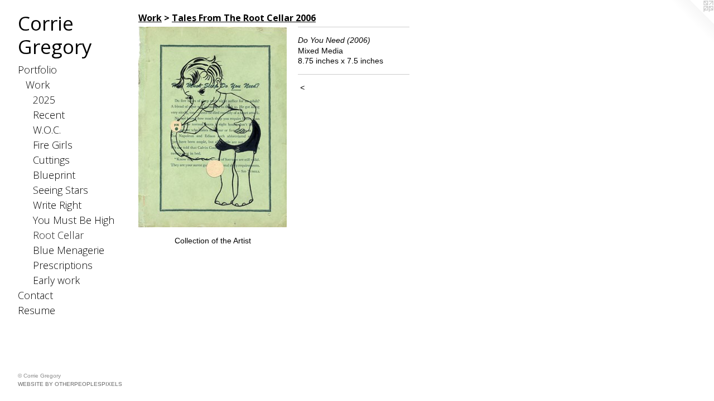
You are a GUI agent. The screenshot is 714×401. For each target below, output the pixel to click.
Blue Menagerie (68, 250)
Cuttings (51, 160)
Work (38, 84)
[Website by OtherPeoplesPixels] (691, 22)
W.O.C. (47, 129)
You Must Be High (73, 220)
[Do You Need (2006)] (212, 127)
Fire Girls (53, 144)
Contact (35, 295)
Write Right (57, 205)
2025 (44, 99)
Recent (49, 114)
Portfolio (37, 69)
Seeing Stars (60, 190)
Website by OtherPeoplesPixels (70, 384)
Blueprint (54, 175)
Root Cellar (58, 235)
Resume (36, 310)
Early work (56, 280)
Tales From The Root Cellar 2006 (244, 18)
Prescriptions (63, 265)
